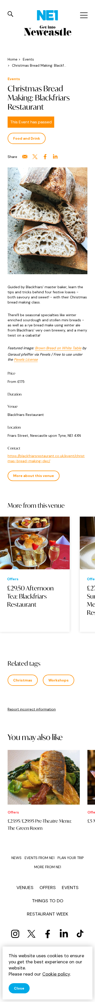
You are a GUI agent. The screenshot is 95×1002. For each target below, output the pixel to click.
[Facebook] (48, 934)
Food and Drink (26, 138)
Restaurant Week (47, 914)
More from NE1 (47, 867)
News (16, 857)
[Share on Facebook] (45, 156)
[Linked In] (64, 934)
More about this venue (33, 475)
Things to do (47, 901)
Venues (24, 887)
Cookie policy (56, 974)
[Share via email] (24, 156)
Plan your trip (71, 857)
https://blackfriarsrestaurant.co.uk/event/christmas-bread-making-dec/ (46, 458)
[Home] (47, 15)
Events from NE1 (39, 857)
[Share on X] (34, 156)
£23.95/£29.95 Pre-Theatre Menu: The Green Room (39, 824)
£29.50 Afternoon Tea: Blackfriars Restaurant (30, 596)
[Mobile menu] (83, 15)
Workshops (58, 680)
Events (70, 887)
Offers (48, 887)
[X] (31, 934)
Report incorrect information (32, 709)
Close (19, 988)
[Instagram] (15, 934)
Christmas (22, 680)
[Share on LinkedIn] (55, 156)
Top (86, 994)
